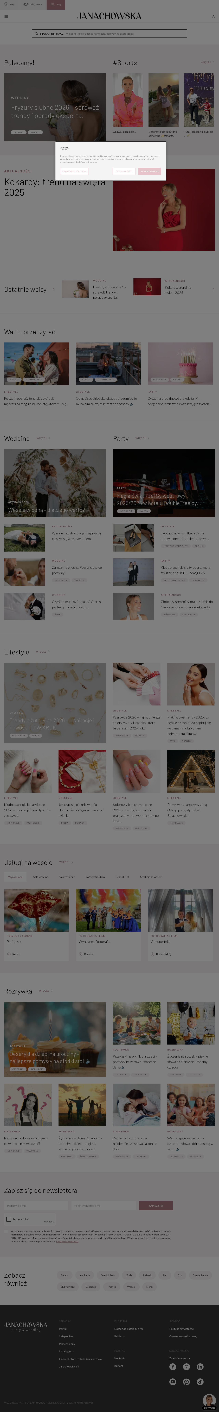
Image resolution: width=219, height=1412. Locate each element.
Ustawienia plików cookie (74, 171)
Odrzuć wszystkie (124, 171)
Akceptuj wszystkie (150, 171)
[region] (110, 161)
